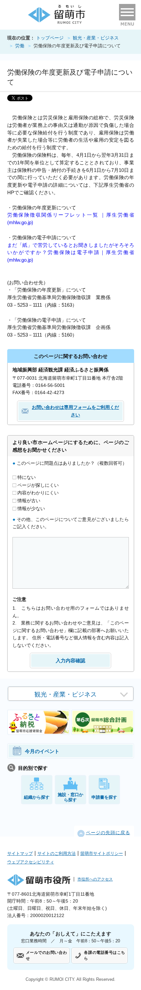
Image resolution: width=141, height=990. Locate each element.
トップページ (50, 37)
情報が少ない (30, 508)
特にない (26, 477)
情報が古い (28, 500)
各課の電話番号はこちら (104, 955)
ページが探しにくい (37, 484)
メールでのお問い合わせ (46, 955)
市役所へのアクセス (95, 879)
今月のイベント (42, 751)
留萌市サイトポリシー (101, 853)
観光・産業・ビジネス (96, 37)
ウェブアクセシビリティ (30, 862)
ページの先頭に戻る (108, 832)
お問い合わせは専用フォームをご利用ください (75, 411)
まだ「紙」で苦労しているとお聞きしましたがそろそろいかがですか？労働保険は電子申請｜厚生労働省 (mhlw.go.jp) (70, 252)
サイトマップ (20, 853)
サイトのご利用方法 (56, 853)
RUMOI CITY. (62, 979)
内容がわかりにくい (37, 492)
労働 (19, 45)
